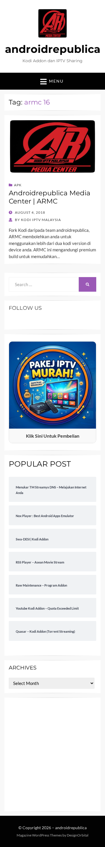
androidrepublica (52, 49)
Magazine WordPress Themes (39, 835)
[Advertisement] (52, 754)
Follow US (25, 308)
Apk (18, 185)
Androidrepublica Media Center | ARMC (49, 197)
